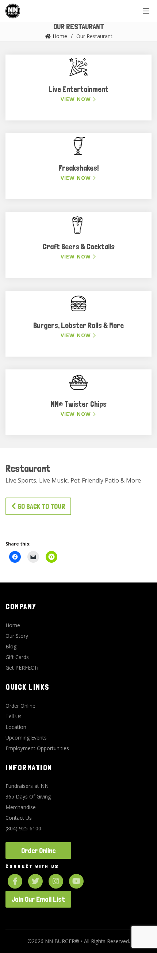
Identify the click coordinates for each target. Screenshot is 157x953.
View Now (77, 99)
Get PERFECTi (21, 667)
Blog (10, 646)
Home (60, 36)
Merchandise (20, 807)
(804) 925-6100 (23, 828)
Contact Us (18, 817)
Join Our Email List (38, 899)
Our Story (16, 635)
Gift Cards (17, 657)
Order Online (20, 705)
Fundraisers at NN (27, 785)
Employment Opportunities (37, 748)
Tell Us (13, 716)
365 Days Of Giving (28, 796)
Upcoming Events (26, 737)
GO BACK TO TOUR (40, 506)
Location (15, 726)
